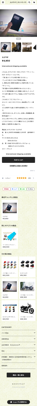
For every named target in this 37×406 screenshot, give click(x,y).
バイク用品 (5, 333)
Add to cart (18, 160)
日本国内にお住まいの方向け (18, 166)
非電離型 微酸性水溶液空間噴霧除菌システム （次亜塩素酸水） (17, 358)
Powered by (16, 387)
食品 (3, 351)
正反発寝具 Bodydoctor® (11, 345)
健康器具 (4, 365)
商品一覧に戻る (18, 375)
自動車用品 (5, 339)
